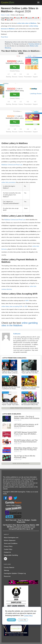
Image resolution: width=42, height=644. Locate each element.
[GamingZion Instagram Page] (10, 498)
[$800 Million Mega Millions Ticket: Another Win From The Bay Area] (6, 450)
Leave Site (22, 620)
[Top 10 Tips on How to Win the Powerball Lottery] (6, 458)
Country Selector (9, 567)
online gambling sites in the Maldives (19, 324)
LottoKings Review (35, 93)
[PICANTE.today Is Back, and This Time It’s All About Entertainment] (6, 442)
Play (14, 67)
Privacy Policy (8, 546)
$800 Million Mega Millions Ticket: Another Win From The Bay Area (26, 449)
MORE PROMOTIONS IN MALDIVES (21, 408)
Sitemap (6, 570)
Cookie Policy (8, 549)
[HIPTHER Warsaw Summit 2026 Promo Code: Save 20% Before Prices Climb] (6, 434)
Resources (7, 576)
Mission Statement (9, 540)
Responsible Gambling (11, 555)
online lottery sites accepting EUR (11, 306)
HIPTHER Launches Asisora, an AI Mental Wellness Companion (26, 425)
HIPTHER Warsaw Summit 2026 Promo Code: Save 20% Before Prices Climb (25, 433)
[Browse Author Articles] (7, 336)
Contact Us (7, 552)
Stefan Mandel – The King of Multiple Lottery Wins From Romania (26, 417)
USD (25, 306)
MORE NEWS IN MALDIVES (21, 463)
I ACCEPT (11, 620)
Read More (4, 37)
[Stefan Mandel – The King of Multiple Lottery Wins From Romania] (6, 418)
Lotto (7, 15)
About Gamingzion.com (11, 537)
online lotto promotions (8, 182)
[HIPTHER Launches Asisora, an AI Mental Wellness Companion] (6, 426)
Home (3, 15)
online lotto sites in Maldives (26, 23)
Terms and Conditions (10, 543)
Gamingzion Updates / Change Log (15, 573)
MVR (27, 300)
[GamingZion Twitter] (15, 498)
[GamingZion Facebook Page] (5, 498)
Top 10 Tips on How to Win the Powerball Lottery (24, 456)
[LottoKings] (33, 89)
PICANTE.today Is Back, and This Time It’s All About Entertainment (26, 441)
